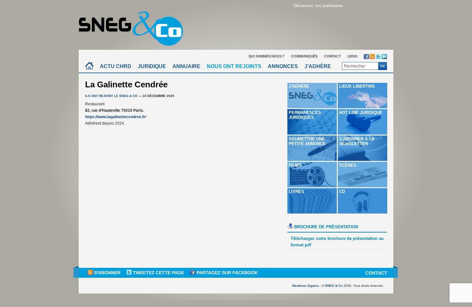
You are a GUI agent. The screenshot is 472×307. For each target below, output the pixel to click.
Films (295, 165)
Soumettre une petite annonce (307, 141)
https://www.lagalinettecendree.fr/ (115, 117)
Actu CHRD (115, 66)
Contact (332, 56)
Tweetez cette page (158, 272)
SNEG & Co (334, 285)
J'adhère (299, 86)
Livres (296, 191)
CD (342, 191)
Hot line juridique (360, 112)
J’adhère (317, 66)
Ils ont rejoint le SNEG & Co (111, 96)
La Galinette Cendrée (126, 84)
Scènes (347, 165)
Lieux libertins (357, 86)
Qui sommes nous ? (267, 56)
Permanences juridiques (305, 115)
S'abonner (107, 272)
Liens (352, 56)
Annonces (283, 66)
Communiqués (304, 56)
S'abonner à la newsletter (356, 141)
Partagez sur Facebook (226, 272)
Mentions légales (305, 285)
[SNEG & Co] (135, 26)
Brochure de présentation (326, 226)
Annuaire (186, 66)
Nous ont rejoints (234, 66)
